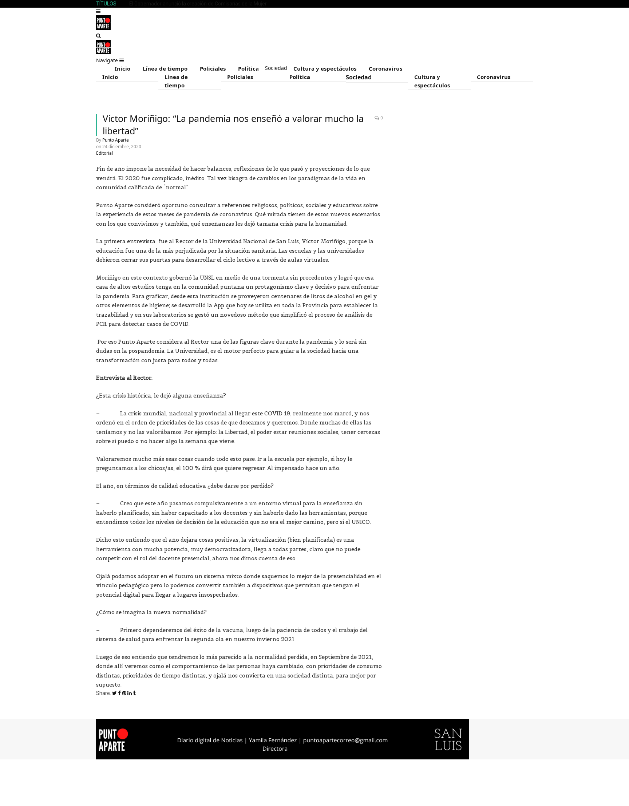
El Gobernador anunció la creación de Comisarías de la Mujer (198, 4)
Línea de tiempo (165, 68)
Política (248, 68)
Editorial (104, 153)
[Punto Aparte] (103, 28)
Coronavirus (385, 68)
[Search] (98, 36)
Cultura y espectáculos (324, 68)
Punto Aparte (115, 140)
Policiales (213, 68)
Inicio (122, 68)
